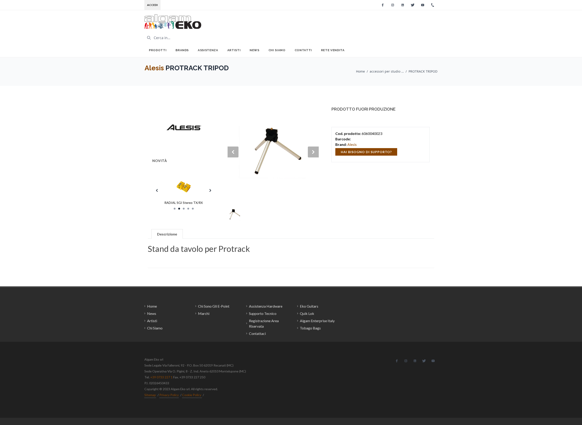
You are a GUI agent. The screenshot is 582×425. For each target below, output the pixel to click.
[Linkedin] (403, 5)
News (254, 50)
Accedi (152, 5)
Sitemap (150, 395)
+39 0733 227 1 (161, 377)
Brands (182, 50)
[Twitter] (413, 5)
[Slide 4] (188, 209)
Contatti (303, 50)
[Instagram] (393, 5)
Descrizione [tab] (167, 234)
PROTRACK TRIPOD (423, 71)
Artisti (234, 50)
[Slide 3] (184, 209)
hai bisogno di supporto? (366, 152)
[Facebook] (383, 5)
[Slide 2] (179, 209)
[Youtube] (423, 5)
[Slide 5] (193, 209)
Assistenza (208, 50)
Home (360, 71)
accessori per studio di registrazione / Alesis (387, 71)
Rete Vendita (333, 50)
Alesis (154, 68)
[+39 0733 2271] (433, 5)
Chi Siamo (277, 50)
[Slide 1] (175, 209)
